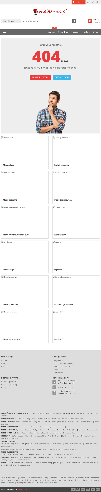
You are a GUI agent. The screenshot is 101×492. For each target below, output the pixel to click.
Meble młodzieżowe (11, 339)
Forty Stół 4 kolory (54, 436)
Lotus (37, 433)
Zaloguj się (97, 2)
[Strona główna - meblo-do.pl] (50, 11)
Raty (4, 387)
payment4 (88, 489)
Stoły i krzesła (38, 422)
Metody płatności (9, 381)
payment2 (77, 489)
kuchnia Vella (44, 413)
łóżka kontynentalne (33, 457)
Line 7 (15, 419)
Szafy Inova (5, 444)
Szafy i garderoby (61, 165)
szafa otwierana (45, 444)
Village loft (45, 433)
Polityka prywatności (62, 366)
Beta (27, 444)
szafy (22, 449)
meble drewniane (53, 454)
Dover (54, 419)
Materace (45, 457)
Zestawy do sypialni (8, 460)
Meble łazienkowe (10, 304)
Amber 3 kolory (24, 419)
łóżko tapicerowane (75, 457)
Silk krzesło (85, 436)
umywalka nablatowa (8, 465)
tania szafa (35, 444)
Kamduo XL (62, 422)
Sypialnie (58, 269)
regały (38, 454)
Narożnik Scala (24, 427)
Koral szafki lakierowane (25, 463)
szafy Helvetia (15, 444)
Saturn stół (28, 436)
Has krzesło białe (40, 436)
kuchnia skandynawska (85, 413)
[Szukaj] (74, 21)
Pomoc (5, 366)
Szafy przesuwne (90, 457)
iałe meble (33, 413)
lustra (39, 449)
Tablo (22, 454)
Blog (4, 363)
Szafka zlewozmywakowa (84, 422)
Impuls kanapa (42, 427)
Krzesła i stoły (60, 234)
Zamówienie (93, 2)
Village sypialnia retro (17, 457)
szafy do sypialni (75, 444)
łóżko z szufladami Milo (59, 457)
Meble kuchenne (10, 200)
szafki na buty (30, 449)
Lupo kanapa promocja (57, 427)
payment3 (82, 489)
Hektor (58, 433)
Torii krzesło (18, 436)
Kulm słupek (58, 463)
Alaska (24, 433)
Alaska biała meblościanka (41, 419)
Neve (18, 433)
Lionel (52, 433)
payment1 (72, 489)
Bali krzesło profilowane (70, 436)
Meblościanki (8, 165)
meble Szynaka (55, 413)
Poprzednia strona (40, 77)
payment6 (97, 489)
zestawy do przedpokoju (10, 449)
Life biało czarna (64, 419)
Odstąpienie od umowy (63, 363)
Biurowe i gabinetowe (63, 304)
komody (45, 449)
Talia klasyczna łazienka (90, 463)
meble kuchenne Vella (24, 422)
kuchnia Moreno (51, 422)
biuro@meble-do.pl (65, 387)
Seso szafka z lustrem (72, 463)
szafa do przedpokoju (60, 444)
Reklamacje (58, 372)
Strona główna (62, 77)
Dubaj (33, 427)
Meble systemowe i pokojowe (16, 234)
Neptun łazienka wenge (44, 463)
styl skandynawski (56, 449)
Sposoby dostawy (10, 384)
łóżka (32, 454)
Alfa (23, 444)
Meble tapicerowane (63, 200)
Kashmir (31, 433)
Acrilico (70, 422)
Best (27, 454)
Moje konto (80, 2)
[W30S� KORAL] (7, 137)
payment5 (92, 489)
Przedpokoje (8, 269)
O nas (5, 360)
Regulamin (58, 360)
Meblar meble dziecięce (9, 454)
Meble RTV (59, 339)
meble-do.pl (22, 489)
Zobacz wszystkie (77, 419)
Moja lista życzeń (88, 2)
